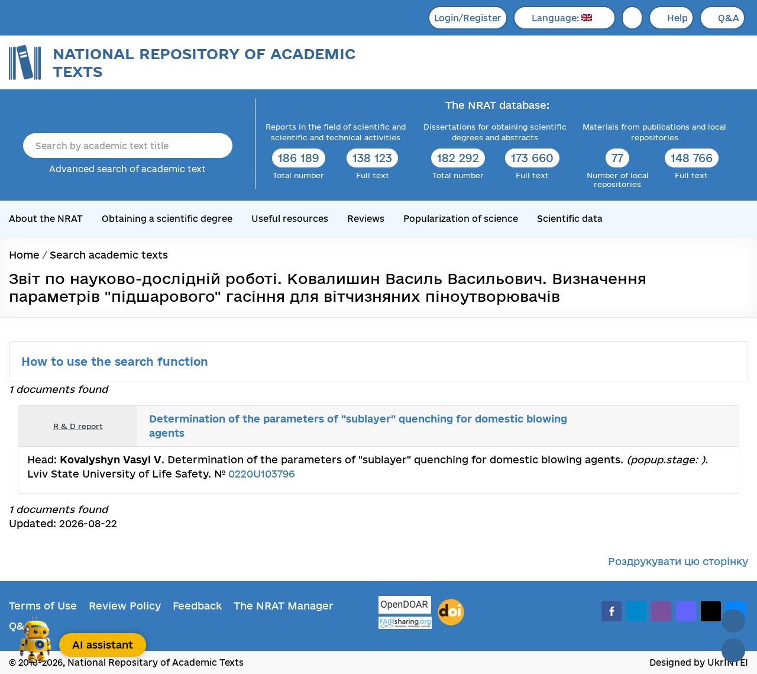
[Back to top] (733, 621)
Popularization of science (460, 219)
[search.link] (694, 426)
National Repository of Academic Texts (204, 62)
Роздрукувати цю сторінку (678, 561)
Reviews (365, 219)
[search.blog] (720, 426)
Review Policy (125, 605)
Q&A (728, 18)
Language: (556, 18)
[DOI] (451, 612)
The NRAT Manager (284, 605)
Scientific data (570, 219)
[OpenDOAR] (405, 606)
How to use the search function (116, 361)
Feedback (197, 605)
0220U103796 (261, 473)
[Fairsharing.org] (405, 623)
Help (677, 18)
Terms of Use (43, 605)
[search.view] (668, 426)
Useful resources (289, 219)
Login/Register (468, 18)
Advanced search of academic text (127, 169)
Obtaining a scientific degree (167, 219)
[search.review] (707, 426)
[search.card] (681, 426)
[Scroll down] (733, 650)
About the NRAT (46, 219)
